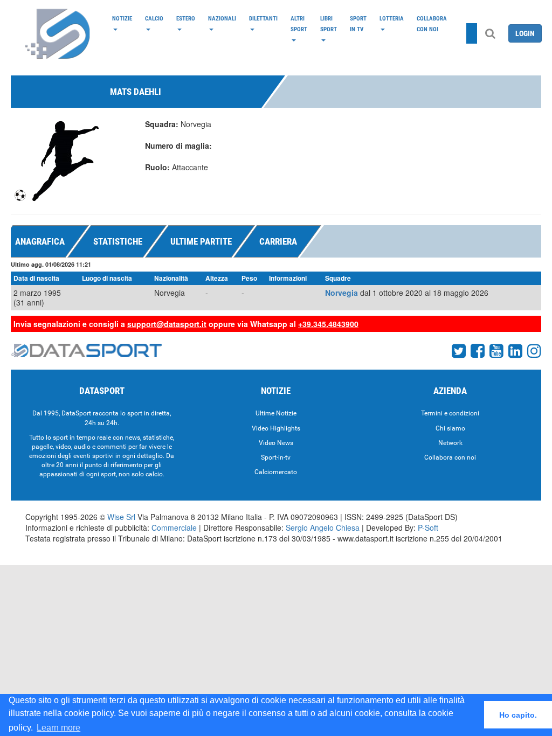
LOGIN (525, 33)
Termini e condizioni (450, 413)
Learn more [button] (58, 727)
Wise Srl (121, 516)
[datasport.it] (58, 33)
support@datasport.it (166, 323)
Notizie (122, 18)
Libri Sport (328, 24)
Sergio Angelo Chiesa (323, 527)
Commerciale (174, 527)
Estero (185, 18)
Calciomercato (275, 472)
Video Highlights (276, 428)
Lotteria (392, 18)
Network (450, 443)
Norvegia (341, 292)
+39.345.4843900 (328, 323)
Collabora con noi (432, 24)
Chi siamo (450, 428)
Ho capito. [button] (518, 715)
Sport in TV (358, 24)
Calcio (154, 18)
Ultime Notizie (276, 413)
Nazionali (222, 18)
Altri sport (299, 24)
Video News (276, 443)
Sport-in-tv (276, 457)
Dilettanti (263, 18)
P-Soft (428, 527)
